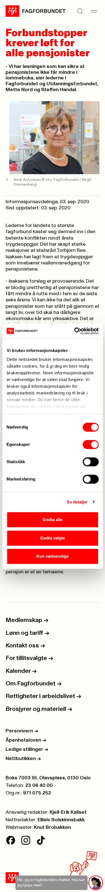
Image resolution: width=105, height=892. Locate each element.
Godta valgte (52, 538)
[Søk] (79, 11)
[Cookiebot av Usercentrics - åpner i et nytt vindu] (75, 331)
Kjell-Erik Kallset (68, 812)
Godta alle (52, 519)
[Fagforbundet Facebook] (11, 840)
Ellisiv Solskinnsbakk (61, 819)
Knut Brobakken (52, 827)
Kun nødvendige (52, 556)
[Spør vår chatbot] (96, 883)
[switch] (91, 444)
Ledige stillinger (27, 749)
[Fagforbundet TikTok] (41, 840)
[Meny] (93, 11)
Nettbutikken (23, 758)
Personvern (22, 731)
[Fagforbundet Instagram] (26, 840)
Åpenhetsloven (26, 740)
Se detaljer (77, 502)
